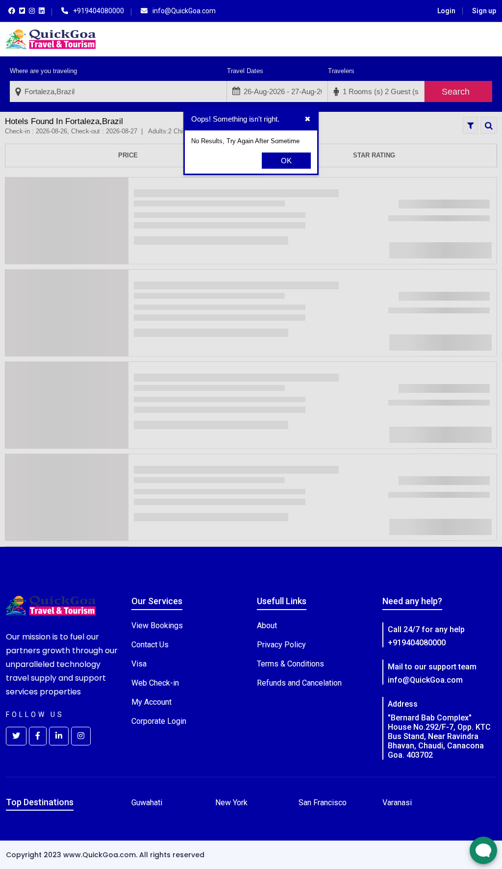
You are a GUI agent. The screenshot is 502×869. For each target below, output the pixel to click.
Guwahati (146, 802)
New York (231, 802)
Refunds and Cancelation (299, 683)
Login (446, 11)
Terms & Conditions (290, 663)
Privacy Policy (281, 644)
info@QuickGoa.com (425, 680)
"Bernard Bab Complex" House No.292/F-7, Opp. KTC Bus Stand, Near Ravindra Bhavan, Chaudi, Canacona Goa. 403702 (439, 736)
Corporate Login (158, 721)
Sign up (484, 11)
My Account (151, 702)
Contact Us (150, 644)
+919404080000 (417, 642)
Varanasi (397, 802)
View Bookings (157, 625)
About (267, 625)
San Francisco (323, 802)
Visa (139, 663)
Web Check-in (155, 683)
